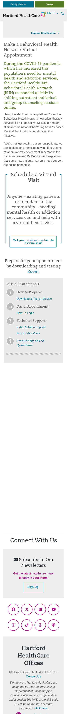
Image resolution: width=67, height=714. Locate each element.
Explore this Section (43, 33)
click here (41, 708)
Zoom (33, 272)
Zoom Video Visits (28, 333)
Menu (51, 13)
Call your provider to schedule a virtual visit (33, 242)
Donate (49, 4)
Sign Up (33, 587)
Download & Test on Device (34, 298)
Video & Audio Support (31, 327)
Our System (17, 4)
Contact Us (33, 676)
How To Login (25, 313)
